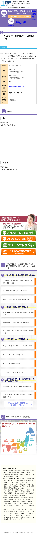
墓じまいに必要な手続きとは (13, 355)
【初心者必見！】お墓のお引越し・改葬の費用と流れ (18, 395)
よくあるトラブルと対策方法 (13, 372)
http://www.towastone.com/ (17, 87)
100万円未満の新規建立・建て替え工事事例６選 (18, 314)
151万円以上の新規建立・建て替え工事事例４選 (18, 332)
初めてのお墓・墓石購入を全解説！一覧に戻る (18, 404)
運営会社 (23, 532)
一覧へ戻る (7, 208)
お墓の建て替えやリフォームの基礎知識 (17, 386)
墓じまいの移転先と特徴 (11, 363)
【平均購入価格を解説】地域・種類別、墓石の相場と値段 (18, 282)
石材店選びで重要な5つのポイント (15, 291)
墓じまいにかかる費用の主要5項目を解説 (17, 346)
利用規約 (6, 532)
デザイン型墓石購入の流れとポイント (16, 299)
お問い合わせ (30, 532)
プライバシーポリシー (15, 532)
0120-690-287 (20, 17)
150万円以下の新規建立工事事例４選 (16, 323)
